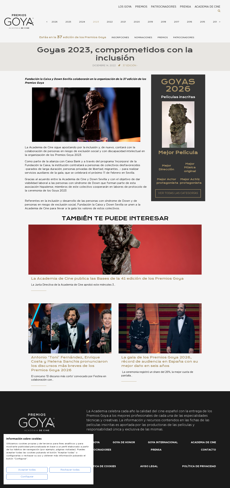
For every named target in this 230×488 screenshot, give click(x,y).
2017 (176, 22)
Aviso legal (149, 466)
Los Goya (125, 7)
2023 (96, 22)
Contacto (208, 450)
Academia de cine (207, 7)
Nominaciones (143, 37)
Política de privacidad (199, 466)
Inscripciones (120, 37)
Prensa (185, 7)
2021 (123, 22)
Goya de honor (124, 442)
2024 (82, 22)
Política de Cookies (101, 466)
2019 (150, 22)
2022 (110, 22)
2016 (189, 22)
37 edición (129, 65)
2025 (68, 22)
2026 (55, 22)
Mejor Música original (190, 167)
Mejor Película (178, 152)
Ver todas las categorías (178, 193)
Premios (141, 7)
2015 (202, 22)
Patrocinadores (163, 7)
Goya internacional (163, 442)
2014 (215, 22)
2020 (137, 22)
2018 (163, 22)
